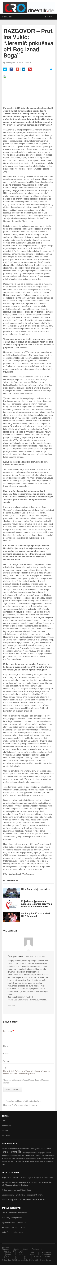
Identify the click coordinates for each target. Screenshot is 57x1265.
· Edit (43, 956)
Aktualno (5, 1247)
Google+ (17, 69)
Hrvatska (8, 1158)
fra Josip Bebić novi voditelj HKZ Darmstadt (35, 914)
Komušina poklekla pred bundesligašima (23, 1101)
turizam (46, 1161)
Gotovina (44, 1155)
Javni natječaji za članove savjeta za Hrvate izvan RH (23, 1199)
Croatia (48, 1148)
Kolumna (22, 1158)
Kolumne (37, 1256)
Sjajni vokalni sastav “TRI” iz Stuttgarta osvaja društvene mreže (27, 1177)
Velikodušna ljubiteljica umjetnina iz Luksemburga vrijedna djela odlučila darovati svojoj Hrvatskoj (27, 1183)
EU (14, 1251)
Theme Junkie (45, 1260)
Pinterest (30, 69)
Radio (47, 1256)
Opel (15, 1161)
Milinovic (4, 1161)
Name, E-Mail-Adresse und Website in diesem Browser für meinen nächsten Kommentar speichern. (26, 1072)
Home (4, 1120)
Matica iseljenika (31, 1158)
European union (8, 1155)
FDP (26, 1155)
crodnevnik (11, 1151)
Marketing (6, 1135)
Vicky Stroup (7, 1232)
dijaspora (42, 1153)
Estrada (48, 1153)
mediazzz (40, 1158)
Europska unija (19, 1155)
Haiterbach (51, 1155)
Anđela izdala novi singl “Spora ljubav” (17, 1190)
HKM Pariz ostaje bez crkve (35, 889)
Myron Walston (8, 1222)
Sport (41, 1161)
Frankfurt (31, 1155)
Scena (24, 1161)
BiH (22, 1149)
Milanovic (51, 1158)
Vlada (3, 1164)
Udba (51, 1161)
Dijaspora (5, 1249)
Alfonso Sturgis (8, 1227)
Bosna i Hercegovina (32, 1148)
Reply (10, 1005)
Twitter (5, 69)
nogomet (10, 1161)
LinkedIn (23, 69)
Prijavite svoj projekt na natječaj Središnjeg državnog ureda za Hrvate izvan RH (36, 904)
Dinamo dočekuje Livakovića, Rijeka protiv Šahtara (22, 1194)
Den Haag (25, 1153)
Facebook (11, 69)
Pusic (19, 1161)
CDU (42, 1149)
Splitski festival (34, 1161)
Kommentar (8, 1030)
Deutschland (34, 1152)
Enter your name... (16, 956)
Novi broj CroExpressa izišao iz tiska (19, 1105)
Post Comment (13, 1089)
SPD (27, 1161)
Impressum (6, 1125)
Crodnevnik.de (22, 1260)
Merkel (45, 1158)
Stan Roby (6, 1217)
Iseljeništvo (15, 1158)
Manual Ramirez (8, 1212)
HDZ (3, 1158)
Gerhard (37, 1155)
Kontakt (5, 1130)
